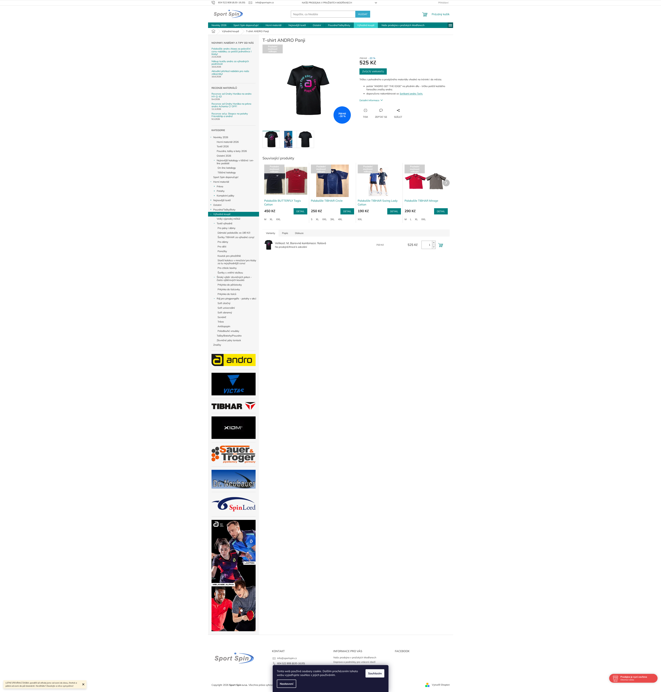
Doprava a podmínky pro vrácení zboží (354, 662)
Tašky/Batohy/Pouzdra (229, 335)
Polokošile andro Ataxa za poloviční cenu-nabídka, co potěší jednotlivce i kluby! (231, 51)
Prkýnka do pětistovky (230, 284)
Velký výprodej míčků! (228, 218)
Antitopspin (224, 326)
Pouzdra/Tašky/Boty (224, 209)
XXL (278, 219)
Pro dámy (223, 241)
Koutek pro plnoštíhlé (229, 255)
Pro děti (222, 246)
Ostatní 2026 (224, 155)
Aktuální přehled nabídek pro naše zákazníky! (230, 72)
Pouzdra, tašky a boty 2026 (232, 151)
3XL (332, 219)
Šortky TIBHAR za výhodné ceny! (236, 237)
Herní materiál (221, 181)
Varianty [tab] (270, 233)
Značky (217, 344)
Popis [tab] (285, 233)
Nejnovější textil (222, 200)
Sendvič (222, 317)
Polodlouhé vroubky (228, 331)
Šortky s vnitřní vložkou (230, 272)
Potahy (220, 191)
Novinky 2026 (220, 137)
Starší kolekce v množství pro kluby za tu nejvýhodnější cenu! (237, 262)
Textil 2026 (223, 146)
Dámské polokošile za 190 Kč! (234, 232)
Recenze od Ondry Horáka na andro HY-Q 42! (231, 95)
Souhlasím (375, 673)
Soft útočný (224, 303)
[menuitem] (219, 25)
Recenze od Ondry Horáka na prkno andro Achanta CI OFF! (231, 105)
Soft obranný (225, 312)
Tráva (221, 321)
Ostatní (217, 204)
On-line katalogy (227, 167)
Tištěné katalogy (227, 172)
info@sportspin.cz (287, 658)
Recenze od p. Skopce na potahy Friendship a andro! (230, 115)
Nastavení (286, 683)
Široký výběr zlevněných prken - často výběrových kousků (234, 279)
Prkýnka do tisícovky (229, 289)
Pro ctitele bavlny (227, 268)
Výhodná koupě (222, 214)
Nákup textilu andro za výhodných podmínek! (230, 62)
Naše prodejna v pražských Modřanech (327, 2)
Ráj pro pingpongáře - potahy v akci (236, 298)
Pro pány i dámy (226, 228)
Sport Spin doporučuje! (225, 177)
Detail (300, 211)
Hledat (362, 14)
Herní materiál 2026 (228, 141)
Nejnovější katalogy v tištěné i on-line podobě (235, 162)
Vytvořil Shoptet (441, 684)
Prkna (220, 186)
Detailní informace (369, 100)
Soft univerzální (226, 307)
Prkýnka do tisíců (227, 294)
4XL (340, 219)
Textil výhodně (224, 223)
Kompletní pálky (225, 195)
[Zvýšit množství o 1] (433, 243)
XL (271, 219)
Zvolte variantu (373, 71)
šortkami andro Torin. (411, 93)
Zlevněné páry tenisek (229, 340)
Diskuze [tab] (299, 233)
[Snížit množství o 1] (433, 247)
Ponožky (222, 251)
